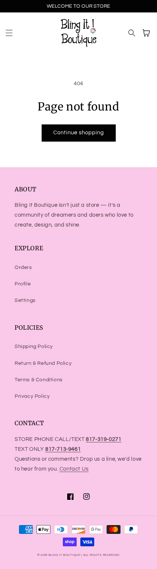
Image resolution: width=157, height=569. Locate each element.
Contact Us (74, 469)
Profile (23, 284)
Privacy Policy (32, 396)
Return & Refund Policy (43, 363)
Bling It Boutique (64, 555)
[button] (9, 33)
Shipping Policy (34, 346)
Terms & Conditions (39, 379)
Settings (25, 300)
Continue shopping (78, 132)
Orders (23, 267)
